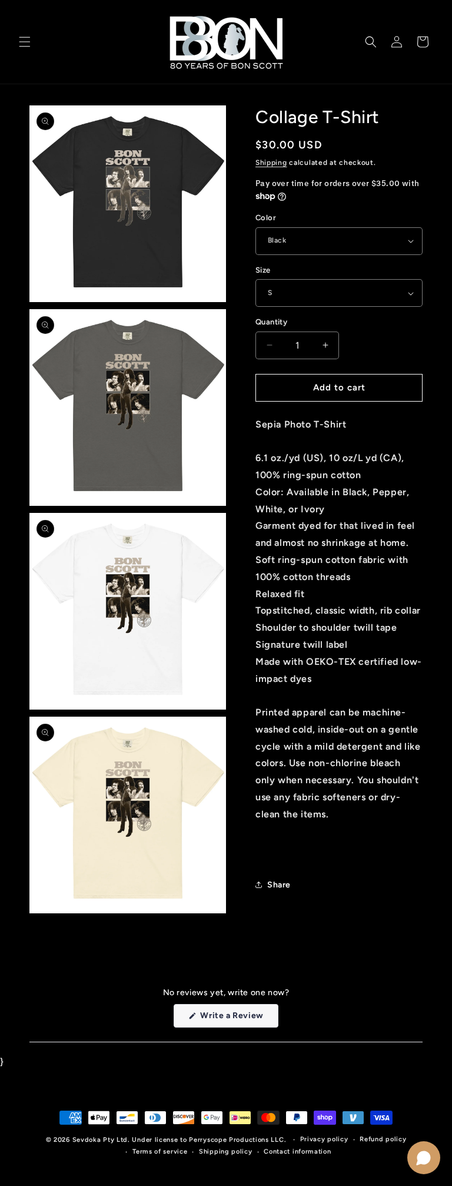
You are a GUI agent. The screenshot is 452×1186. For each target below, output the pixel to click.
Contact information (297, 1151)
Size (263, 270)
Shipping (271, 162)
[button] (25, 42)
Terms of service (159, 1151)
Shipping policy (225, 1151)
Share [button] (279, 885)
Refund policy (383, 1139)
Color (265, 217)
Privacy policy (324, 1139)
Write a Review (238, 1019)
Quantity (271, 321)
